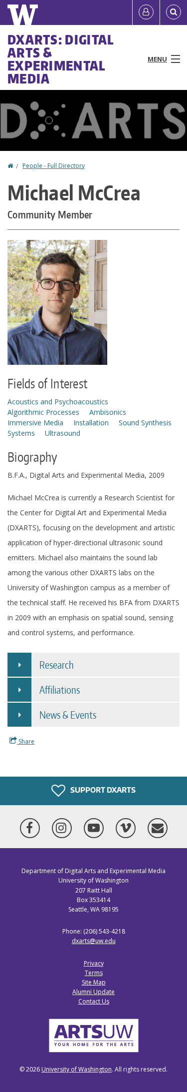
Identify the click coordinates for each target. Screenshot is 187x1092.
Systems (21, 433)
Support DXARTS (102, 790)
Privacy (94, 963)
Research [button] (56, 664)
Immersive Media (35, 422)
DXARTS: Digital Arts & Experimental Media (60, 59)
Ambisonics (107, 412)
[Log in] (146, 12)
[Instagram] (64, 828)
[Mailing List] (158, 828)
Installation (91, 422)
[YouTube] (96, 828)
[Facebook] (32, 828)
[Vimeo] (128, 828)
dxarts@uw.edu (94, 941)
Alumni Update (93, 992)
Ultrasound (62, 433)
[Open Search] (173, 12)
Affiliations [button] (59, 689)
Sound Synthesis (145, 422)
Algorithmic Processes (43, 412)
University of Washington (76, 1069)
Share (25, 741)
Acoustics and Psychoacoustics (57, 401)
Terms (94, 973)
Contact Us (93, 1001)
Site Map (94, 982)
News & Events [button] (67, 714)
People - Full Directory (53, 165)
